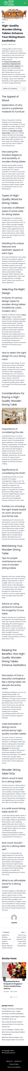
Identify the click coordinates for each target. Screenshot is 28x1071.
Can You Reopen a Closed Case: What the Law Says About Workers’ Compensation (13, 1032)
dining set (5, 748)
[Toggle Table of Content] (22, 88)
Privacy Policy (14, 1064)
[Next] (23, 979)
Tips (3, 22)
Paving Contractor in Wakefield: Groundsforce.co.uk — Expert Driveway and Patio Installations (12, 1011)
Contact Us (18, 1061)
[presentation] (14, 970)
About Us (9, 1061)
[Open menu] (24, 3)
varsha (5, 44)
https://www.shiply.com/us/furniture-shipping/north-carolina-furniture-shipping (11, 64)
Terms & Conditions (14, 1067)
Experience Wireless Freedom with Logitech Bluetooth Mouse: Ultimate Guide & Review (7, 940)
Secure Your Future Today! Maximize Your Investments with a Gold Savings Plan (21, 939)
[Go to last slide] (4, 979)
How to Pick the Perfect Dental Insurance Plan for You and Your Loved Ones (12, 1024)
